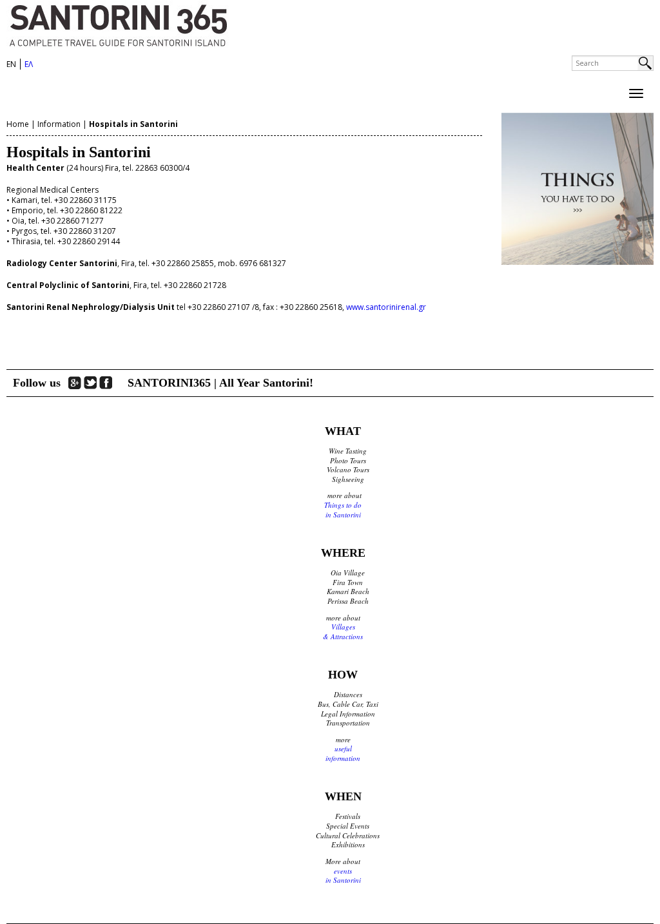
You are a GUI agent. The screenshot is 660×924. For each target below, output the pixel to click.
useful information (342, 753)
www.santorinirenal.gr (386, 307)
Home (17, 124)
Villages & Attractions (343, 631)
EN (11, 64)
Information (59, 124)
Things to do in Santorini (343, 509)
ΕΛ (28, 64)
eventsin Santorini (343, 875)
